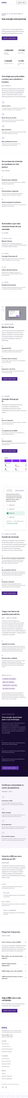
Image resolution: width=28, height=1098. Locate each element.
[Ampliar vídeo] (24, 308)
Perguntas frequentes (7, 1076)
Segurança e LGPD (6, 1063)
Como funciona (5, 1058)
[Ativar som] (24, 319)
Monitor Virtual (5, 1043)
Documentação (5, 1066)
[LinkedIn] (3, 1087)
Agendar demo (21, 2)
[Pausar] (4, 319)
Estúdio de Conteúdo (7, 1051)
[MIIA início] (4, 2)
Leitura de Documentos (7, 1049)
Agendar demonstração (10, 38)
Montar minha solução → (10, 768)
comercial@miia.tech (7, 1035)
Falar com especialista (7, 1078)
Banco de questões (6, 1061)
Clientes (4, 1073)
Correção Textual (6, 1046)
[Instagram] (6, 1087)
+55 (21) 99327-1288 (7, 1036)
